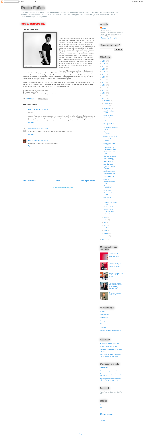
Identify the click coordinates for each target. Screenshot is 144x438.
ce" (101, 407)
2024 (104, 66)
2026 (104, 61)
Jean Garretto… (108, 164)
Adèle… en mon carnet (111, 136)
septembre (107, 108)
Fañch (104, 28)
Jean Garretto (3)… (109, 159)
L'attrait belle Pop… (109, 176)
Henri (29, 109)
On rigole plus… (108, 190)
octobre (106, 106)
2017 (104, 85)
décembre (107, 100)
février (106, 233)
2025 (104, 63)
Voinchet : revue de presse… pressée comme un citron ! (115, 264)
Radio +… (107, 179)
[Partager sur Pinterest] (47, 99)
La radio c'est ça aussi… (109, 111)
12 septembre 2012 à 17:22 (40, 140)
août (105, 217)
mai (105, 225)
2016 (104, 87)
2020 (104, 77)
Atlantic (102, 311)
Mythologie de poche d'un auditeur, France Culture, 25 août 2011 (110, 355)
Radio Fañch (33, 7)
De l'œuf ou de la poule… (109, 124)
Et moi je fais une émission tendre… (110, 148)
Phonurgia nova (105, 321)
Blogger (81, 434)
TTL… (105, 120)
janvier (106, 236)
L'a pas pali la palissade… (108, 186)
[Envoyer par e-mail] (39, 99)
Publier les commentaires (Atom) (63, 187)
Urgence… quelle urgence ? (109, 132)
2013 (104, 95)
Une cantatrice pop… (110, 173)
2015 (104, 90)
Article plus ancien (88, 181)
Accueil (58, 181)
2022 (104, 71)
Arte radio (103, 327)
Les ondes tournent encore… (109, 139)
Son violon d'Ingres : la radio (108, 346)
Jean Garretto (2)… (109, 161)
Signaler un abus (106, 414)
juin (105, 222)
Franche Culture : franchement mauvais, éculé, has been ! (115, 254)
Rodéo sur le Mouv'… (110, 207)
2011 (104, 239)
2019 (104, 79)
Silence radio (104, 324)
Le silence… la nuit (109, 171)
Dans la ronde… (108, 200)
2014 (104, 93)
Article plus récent (29, 181)
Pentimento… (108, 118)
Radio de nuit (104, 367)
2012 (104, 98)
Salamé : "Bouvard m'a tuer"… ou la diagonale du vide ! (116, 274)
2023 (104, 69)
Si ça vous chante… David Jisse (115, 294)
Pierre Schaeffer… (109, 115)
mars (106, 230)
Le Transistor (104, 318)
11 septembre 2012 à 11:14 (39, 129)
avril (105, 228)
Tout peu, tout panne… (110, 156)
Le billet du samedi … (110, 214)
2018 (104, 82)
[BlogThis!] (41, 99)
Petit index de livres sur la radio (109, 343)
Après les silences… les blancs (110, 167)
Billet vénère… (108, 197)
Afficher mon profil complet (108, 38)
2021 (104, 74)
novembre (107, 103)
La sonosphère (104, 314)
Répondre (31, 122)
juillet (106, 220)
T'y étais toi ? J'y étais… (109, 193)
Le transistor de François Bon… (109, 210)
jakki (29, 129)
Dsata (29, 140)
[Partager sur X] (43, 99)
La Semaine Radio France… (109, 144)
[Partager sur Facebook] (45, 99)
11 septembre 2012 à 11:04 (40, 109)
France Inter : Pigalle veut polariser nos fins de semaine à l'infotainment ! (115, 285)
